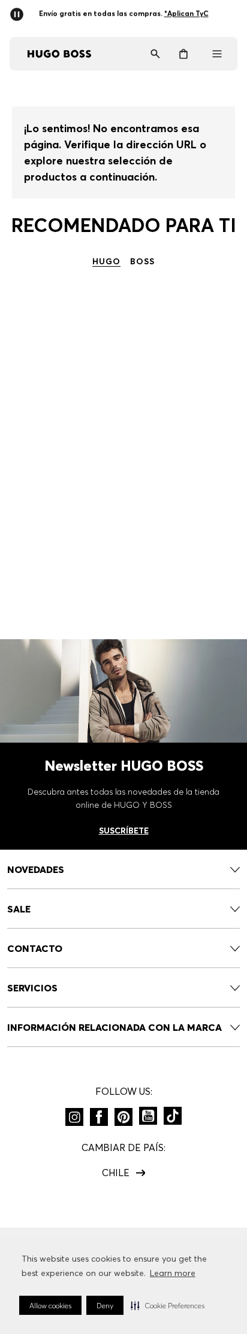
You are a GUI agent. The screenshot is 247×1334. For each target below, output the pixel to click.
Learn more (172, 1273)
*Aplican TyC (186, 13)
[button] (167, 1305)
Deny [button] (105, 1305)
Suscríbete (124, 830)
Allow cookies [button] (50, 1305)
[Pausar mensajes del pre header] (19, 11)
